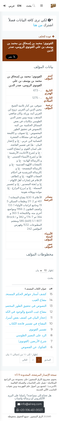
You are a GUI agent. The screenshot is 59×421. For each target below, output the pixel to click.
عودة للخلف (45, 36)
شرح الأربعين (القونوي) (32, 341)
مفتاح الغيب (39, 300)
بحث (29, 5)
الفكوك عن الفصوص (33, 347)
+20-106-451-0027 (31, 410)
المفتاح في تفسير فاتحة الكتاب (27, 323)
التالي (24, 359)
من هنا (37, 25)
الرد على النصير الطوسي (31, 335)
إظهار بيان (44, 270)
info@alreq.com (31, 404)
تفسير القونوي (37, 329)
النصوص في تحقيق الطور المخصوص (23, 306)
